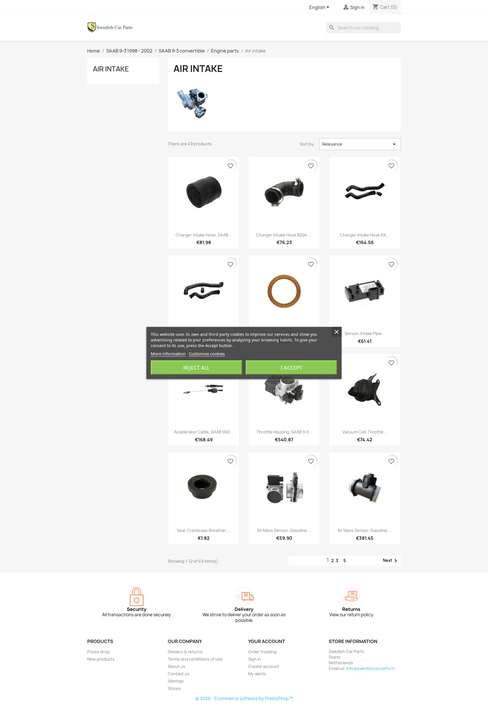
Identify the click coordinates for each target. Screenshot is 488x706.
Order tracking (262, 651)
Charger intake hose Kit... (364, 235)
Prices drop (98, 651)
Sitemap (176, 681)
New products (101, 659)
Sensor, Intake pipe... (365, 333)
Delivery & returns (185, 651)
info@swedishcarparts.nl (370, 668)
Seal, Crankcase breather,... (203, 530)
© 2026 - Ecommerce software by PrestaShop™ (244, 698)
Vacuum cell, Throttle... (364, 432)
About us (176, 666)
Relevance (360, 144)
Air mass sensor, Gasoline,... (284, 530)
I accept (291, 367)
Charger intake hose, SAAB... (204, 235)
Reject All (196, 367)
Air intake (111, 69)
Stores (174, 688)
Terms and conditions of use (195, 659)
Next (391, 560)
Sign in (254, 659)
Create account (263, 666)
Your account (266, 641)
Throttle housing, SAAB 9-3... (284, 432)
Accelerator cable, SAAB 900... (203, 432)
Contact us (178, 673)
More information (168, 353)
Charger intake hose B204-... (284, 235)
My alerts (257, 673)
